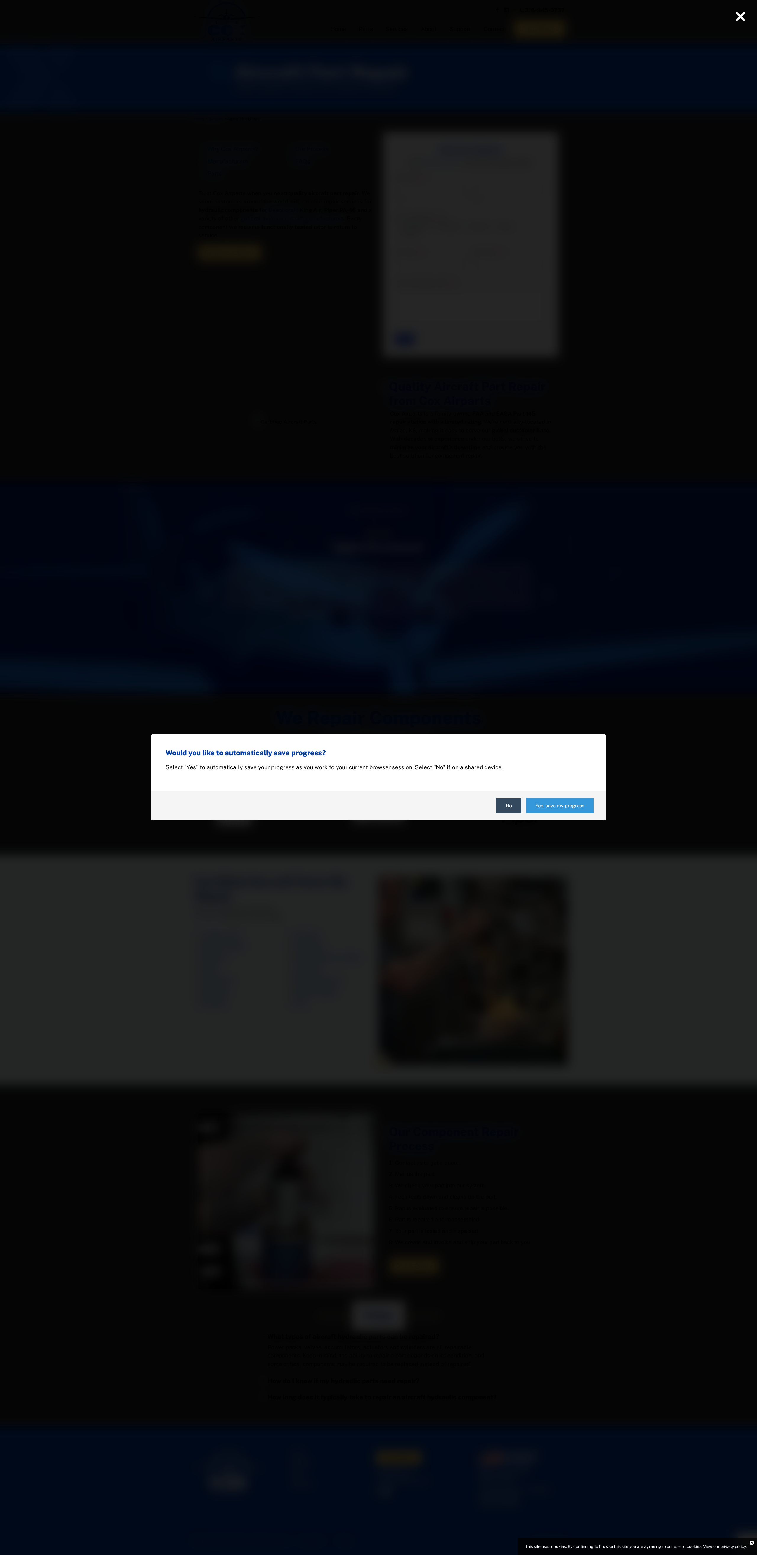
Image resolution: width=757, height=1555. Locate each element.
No (509, 806)
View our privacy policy (724, 1546)
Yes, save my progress (560, 806)
